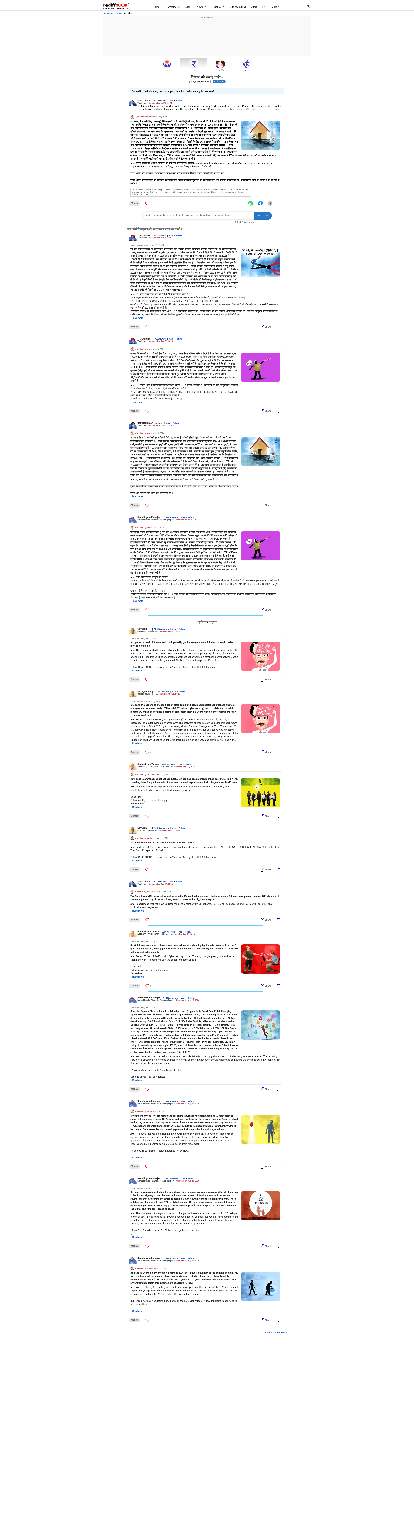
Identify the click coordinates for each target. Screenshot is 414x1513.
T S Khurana (144, 235)
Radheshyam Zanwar (148, 764)
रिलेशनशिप (220, 70)
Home (156, 7)
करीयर (247, 70)
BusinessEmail (238, 7)
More (274, 7)
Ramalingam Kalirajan (148, 517)
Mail (188, 7)
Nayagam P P (144, 628)
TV (263, 7)
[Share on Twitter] (270, 203)
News (200, 7)
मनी (194, 70)
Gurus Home (109, 13)
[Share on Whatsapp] (251, 203)
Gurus (254, 7)
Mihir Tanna (143, 100)
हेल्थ (167, 70)
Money (217, 7)
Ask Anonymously (246, 222)
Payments (171, 7)
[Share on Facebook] (260, 203)
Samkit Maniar (145, 423)
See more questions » (275, 1332)
